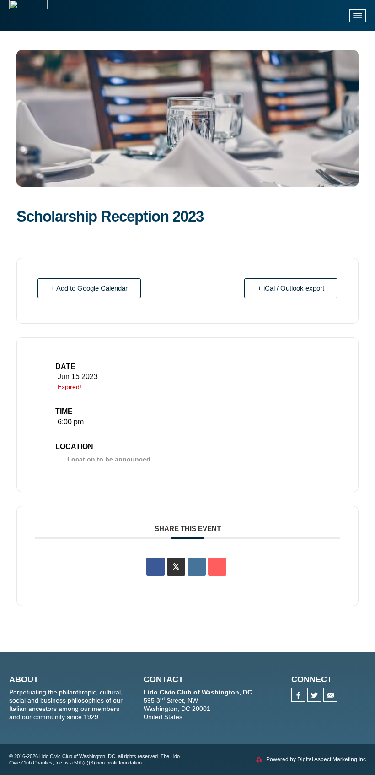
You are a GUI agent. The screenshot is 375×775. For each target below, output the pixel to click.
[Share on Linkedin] (197, 567)
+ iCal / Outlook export (290, 288)
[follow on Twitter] (314, 695)
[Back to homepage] (28, 24)
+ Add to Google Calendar (89, 288)
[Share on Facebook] (155, 567)
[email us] (330, 695)
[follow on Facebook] (298, 695)
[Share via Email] (217, 567)
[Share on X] (176, 567)
